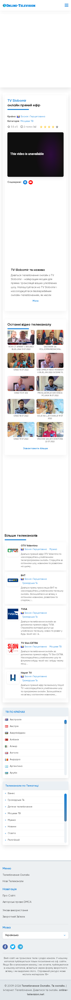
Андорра (15, 759)
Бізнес (11, 793)
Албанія (14, 739)
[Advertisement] (35, 50)
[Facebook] (5, 946)
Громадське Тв (16, 800)
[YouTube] (31, 182)
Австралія (15, 719)
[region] (35, 747)
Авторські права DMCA (17, 902)
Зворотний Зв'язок (14, 916)
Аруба (13, 773)
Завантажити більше (35, 448)
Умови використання (15, 910)
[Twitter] (12, 946)
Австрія (14, 726)
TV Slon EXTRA (29, 643)
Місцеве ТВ (14, 813)
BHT (23, 575)
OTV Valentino (29, 546)
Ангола (14, 753)
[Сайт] (25, 182)
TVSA (24, 609)
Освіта (12, 833)
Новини (12, 826)
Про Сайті (9, 895)
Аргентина (16, 766)
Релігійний (14, 840)
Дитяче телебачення (20, 807)
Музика (12, 820)
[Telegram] (20, 946)
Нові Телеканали (13, 881)
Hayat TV (26, 673)
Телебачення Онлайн (16, 875)
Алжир (13, 746)
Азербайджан (17, 733)
